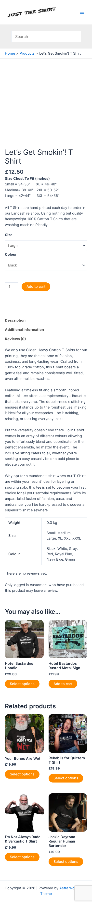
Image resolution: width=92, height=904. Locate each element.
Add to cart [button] (62, 684)
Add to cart (35, 286)
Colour (11, 254)
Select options (22, 684)
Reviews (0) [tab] (15, 339)
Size (9, 235)
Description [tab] (15, 320)
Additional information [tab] (24, 329)
